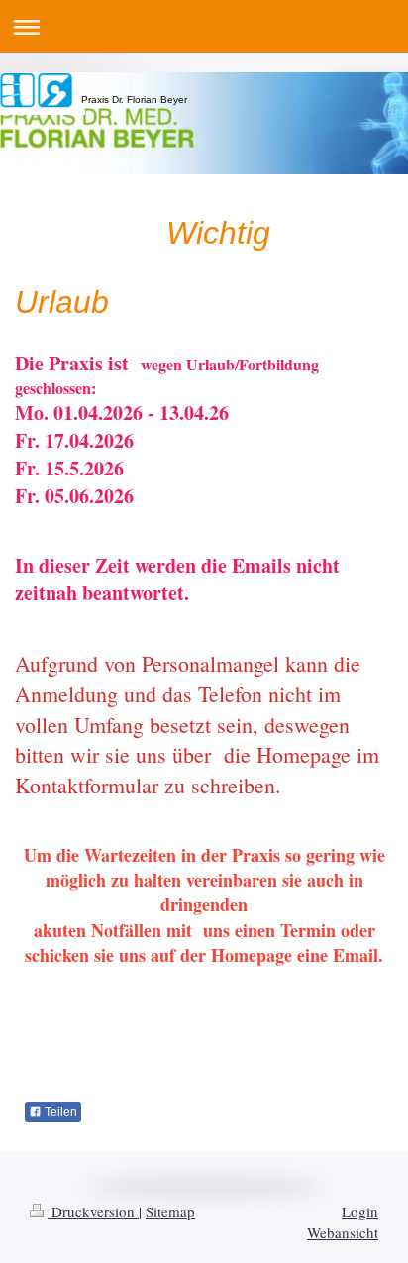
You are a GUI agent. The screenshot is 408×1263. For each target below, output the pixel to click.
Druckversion (93, 1211)
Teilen (59, 1112)
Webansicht (342, 1232)
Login (360, 1211)
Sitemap (170, 1211)
